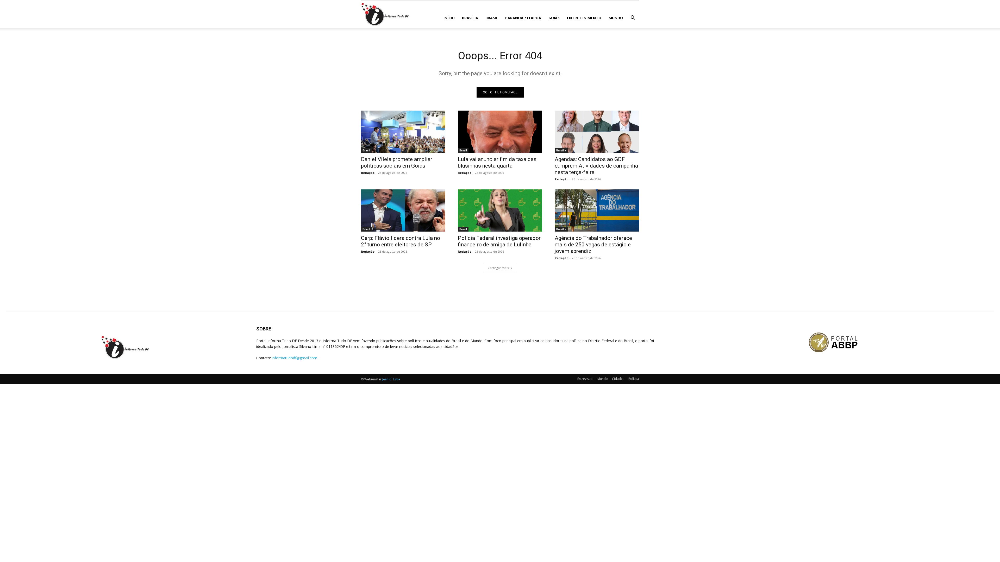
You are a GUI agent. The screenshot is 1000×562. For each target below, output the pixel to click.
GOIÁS (554, 17)
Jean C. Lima (391, 379)
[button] (633, 18)
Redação (367, 173)
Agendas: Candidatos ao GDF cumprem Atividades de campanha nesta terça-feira (596, 165)
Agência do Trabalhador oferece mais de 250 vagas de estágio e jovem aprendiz (593, 244)
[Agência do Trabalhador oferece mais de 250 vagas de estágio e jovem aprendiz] (597, 210)
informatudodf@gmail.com (294, 357)
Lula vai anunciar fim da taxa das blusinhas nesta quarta (497, 162)
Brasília (470, 17)
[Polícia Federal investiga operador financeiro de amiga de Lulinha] (500, 210)
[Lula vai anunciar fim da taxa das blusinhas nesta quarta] (500, 132)
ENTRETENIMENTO (584, 17)
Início (449, 17)
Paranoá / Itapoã (523, 17)
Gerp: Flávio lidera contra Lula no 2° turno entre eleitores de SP (400, 241)
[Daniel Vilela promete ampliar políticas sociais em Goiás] (403, 132)
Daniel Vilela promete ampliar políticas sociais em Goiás (396, 162)
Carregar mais (498, 268)
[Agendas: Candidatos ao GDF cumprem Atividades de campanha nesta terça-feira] (597, 132)
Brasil (491, 17)
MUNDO (616, 17)
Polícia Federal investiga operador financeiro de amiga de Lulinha (499, 241)
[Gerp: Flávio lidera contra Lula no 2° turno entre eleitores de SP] (403, 210)
